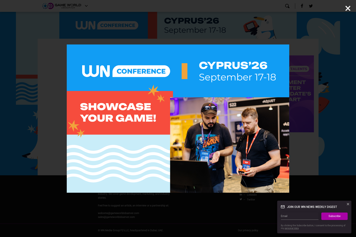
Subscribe (335, 216)
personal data (292, 228)
